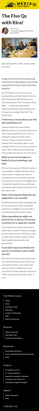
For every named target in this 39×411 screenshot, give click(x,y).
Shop (7, 398)
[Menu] (34, 5)
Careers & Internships (13, 313)
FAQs (7, 357)
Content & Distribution (13, 338)
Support (7, 390)
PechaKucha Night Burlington (16, 382)
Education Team (11, 335)
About (7, 301)
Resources (8, 346)
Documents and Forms (13, 351)
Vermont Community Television (16, 376)
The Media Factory (12, 295)
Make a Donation (11, 395)
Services (7, 327)
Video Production (11, 332)
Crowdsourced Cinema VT (15, 379)
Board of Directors (12, 319)
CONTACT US (10, 406)
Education (9, 310)
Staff (7, 316)
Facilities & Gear (11, 307)
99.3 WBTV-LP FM (12, 370)
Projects (7, 365)
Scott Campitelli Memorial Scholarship (19, 354)
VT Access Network (12, 373)
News (7, 304)
